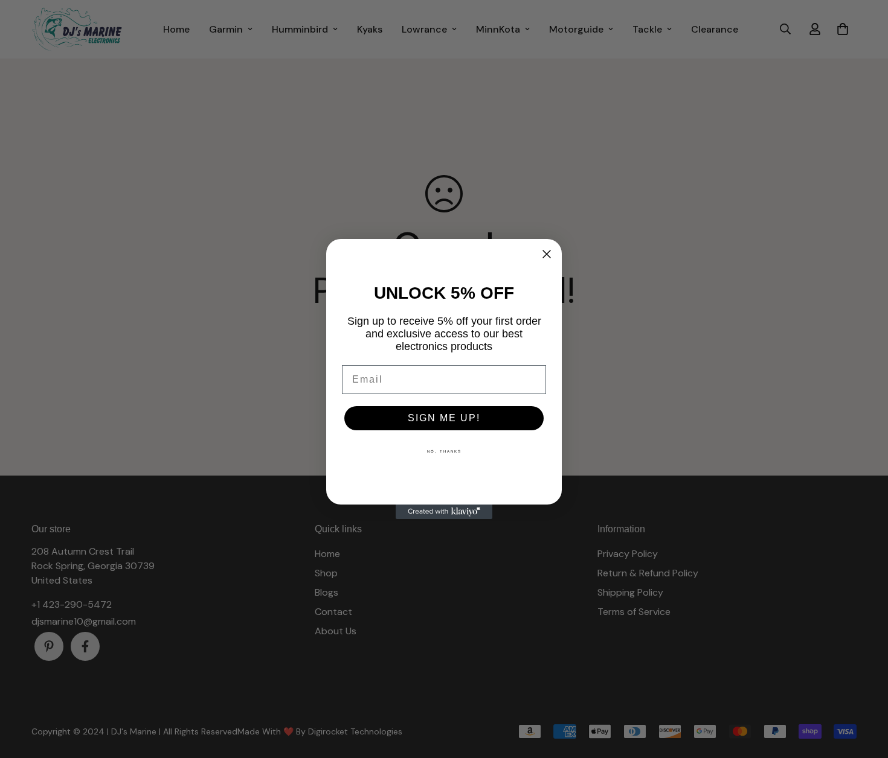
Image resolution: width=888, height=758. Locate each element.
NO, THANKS (444, 451)
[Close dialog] (547, 254)
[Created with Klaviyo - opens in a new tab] (444, 512)
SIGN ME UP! (444, 418)
